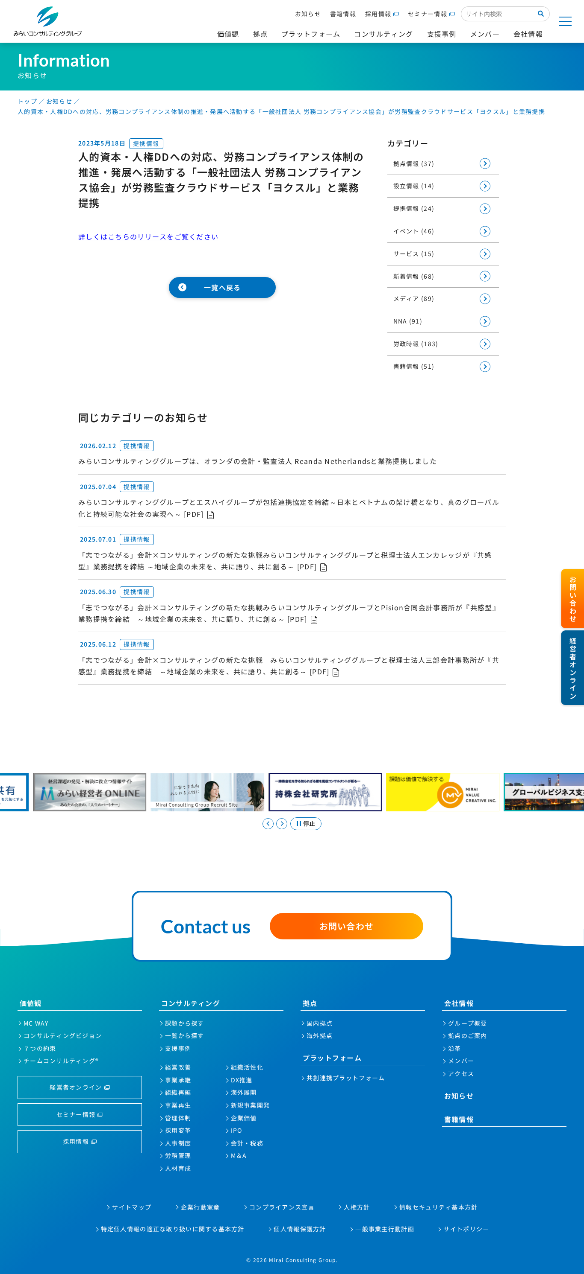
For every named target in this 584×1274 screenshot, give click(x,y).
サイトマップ (131, 1207)
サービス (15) (414, 253)
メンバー (461, 1060)
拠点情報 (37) (414, 163)
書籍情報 (343, 13)
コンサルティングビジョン (63, 1035)
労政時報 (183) (416, 343)
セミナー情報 (427, 13)
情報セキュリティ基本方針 (438, 1207)
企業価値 (244, 1118)
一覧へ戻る (222, 287)
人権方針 (357, 1207)
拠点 (310, 1003)
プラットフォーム (332, 1057)
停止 (309, 823)
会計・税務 (247, 1143)
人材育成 (178, 1168)
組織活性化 (247, 1067)
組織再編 (178, 1092)
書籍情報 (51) (414, 366)
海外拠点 (320, 1035)
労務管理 (178, 1155)
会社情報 (459, 1003)
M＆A (239, 1155)
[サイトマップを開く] (565, 21)
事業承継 (178, 1080)
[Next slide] (281, 823)
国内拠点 (320, 1023)
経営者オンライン (76, 1087)
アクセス (461, 1073)
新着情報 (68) (414, 276)
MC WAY (36, 1023)
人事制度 (178, 1143)
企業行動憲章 (200, 1207)
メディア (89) (414, 298)
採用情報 (378, 13)
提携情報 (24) (414, 208)
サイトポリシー (466, 1228)
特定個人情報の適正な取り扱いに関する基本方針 (173, 1228)
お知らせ (308, 13)
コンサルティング (190, 1003)
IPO (236, 1130)
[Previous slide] (268, 823)
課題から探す (184, 1023)
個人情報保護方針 (300, 1228)
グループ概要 (467, 1023)
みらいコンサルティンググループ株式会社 (48, 21)
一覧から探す (184, 1035)
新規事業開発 (250, 1105)
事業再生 (178, 1105)
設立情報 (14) (414, 185)
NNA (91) (407, 321)
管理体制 (178, 1118)
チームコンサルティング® (61, 1060)
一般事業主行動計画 (384, 1228)
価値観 (31, 1003)
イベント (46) (414, 231)
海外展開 (244, 1092)
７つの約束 (40, 1048)
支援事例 (178, 1048)
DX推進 (242, 1080)
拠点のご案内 (467, 1035)
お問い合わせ (346, 926)
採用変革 (178, 1130)
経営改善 (178, 1067)
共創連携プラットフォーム (346, 1077)
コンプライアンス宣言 (282, 1207)
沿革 (454, 1048)
